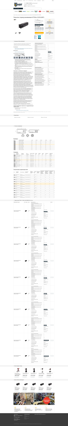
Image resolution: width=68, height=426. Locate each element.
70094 (14, 165)
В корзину (52, 227)
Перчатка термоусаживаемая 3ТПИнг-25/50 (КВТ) (17, 227)
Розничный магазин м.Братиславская (49, 22)
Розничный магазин (19, 0)
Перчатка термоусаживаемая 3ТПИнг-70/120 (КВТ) (17, 244)
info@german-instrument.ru (17, 420)
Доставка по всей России (49, 32)
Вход (53, 0)
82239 (14, 163)
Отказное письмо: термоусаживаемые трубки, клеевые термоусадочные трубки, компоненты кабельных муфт (23, 48)
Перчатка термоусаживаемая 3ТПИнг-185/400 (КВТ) (17, 355)
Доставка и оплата (30, 0)
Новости (25, 415)
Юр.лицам (24, 0)
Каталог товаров (16, 8)
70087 (14, 142)
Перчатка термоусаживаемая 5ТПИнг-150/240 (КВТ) (17, 260)
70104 (14, 164)
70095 (14, 149)
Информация (39, 0)
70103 (14, 188)
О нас (27, 0)
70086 (14, 177)
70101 (14, 144)
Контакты (35, 0)
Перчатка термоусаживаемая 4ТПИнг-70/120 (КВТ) (17, 293)
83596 (14, 143)
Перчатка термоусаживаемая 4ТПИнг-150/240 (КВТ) (17, 309)
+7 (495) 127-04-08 (28, 3)
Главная (15, 0)
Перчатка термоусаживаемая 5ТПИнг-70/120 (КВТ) (17, 277)
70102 (14, 145)
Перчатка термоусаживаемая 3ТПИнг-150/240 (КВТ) (17, 211)
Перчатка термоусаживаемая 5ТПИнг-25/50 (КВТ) (17, 325)
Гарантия (43, 0)
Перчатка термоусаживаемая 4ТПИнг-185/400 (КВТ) (17, 340)
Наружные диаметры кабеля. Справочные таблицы (22, 110)
